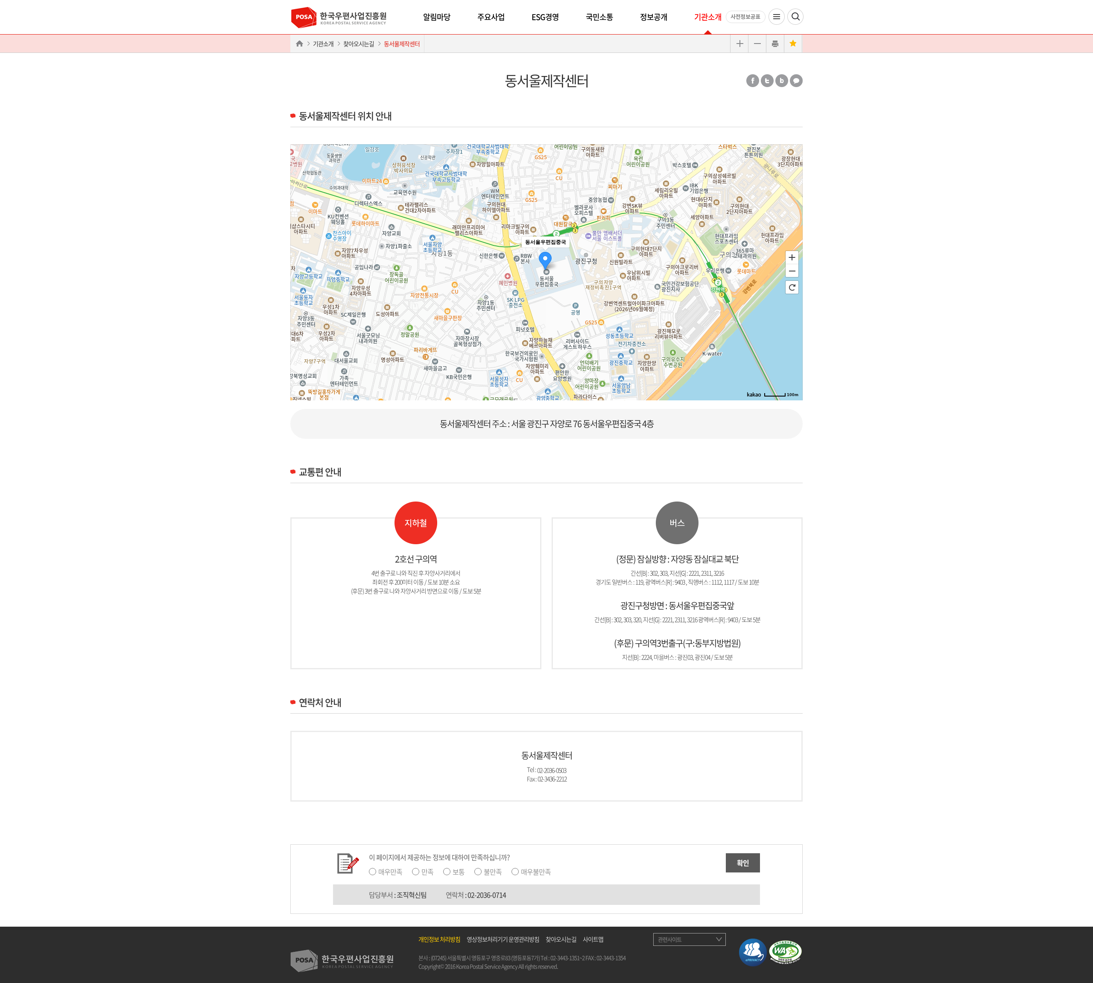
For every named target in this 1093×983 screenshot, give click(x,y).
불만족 (493, 871)
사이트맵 (593, 939)
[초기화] (792, 287)
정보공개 (653, 17)
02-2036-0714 (487, 895)
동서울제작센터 (402, 43)
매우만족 (390, 871)
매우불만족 (536, 871)
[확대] (792, 257)
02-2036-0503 (551, 769)
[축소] (792, 271)
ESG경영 (545, 17)
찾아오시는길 (358, 43)
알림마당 (436, 17)
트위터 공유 (767, 80)
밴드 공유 (781, 80)
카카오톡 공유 (796, 80)
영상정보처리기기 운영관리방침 (503, 939)
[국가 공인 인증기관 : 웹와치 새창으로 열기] (785, 951)
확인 (743, 863)
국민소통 (599, 17)
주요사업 (491, 17)
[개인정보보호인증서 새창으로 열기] (753, 951)
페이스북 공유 (752, 80)
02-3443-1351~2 (567, 958)
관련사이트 (669, 939)
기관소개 (708, 17)
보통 (459, 871)
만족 (427, 871)
